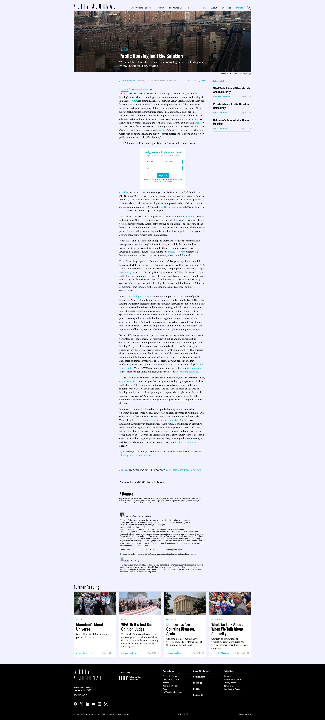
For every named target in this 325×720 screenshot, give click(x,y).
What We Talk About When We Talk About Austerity (231, 90)
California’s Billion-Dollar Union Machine (231, 122)
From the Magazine (86, 653)
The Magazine (175, 8)
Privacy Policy (177, 179)
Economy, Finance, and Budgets (151, 81)
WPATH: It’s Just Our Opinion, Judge (137, 626)
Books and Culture (170, 686)
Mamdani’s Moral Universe (89, 626)
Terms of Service (162, 181)
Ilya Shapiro (171, 619)
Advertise (228, 676)
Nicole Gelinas (217, 619)
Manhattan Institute (232, 679)
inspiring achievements (186, 441)
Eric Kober (124, 49)
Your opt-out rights (245, 714)
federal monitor (194, 367)
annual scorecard (176, 251)
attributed (190, 216)
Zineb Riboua (81, 619)
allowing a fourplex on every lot (135, 455)
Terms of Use (229, 686)
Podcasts (191, 8)
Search (160, 8)
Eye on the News (130, 653)
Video (164, 689)
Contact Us (198, 694)
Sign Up (163, 175)
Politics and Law (173, 81)
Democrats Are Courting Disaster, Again (180, 629)
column (133, 100)
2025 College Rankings (141, 8)
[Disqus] (162, 543)
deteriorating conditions (187, 371)
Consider (123, 192)
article (197, 122)
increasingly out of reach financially (161, 419)
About (214, 8)
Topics (203, 8)
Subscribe (226, 8)
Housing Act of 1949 (141, 296)
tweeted (162, 129)
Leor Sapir (125, 619)
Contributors (199, 676)
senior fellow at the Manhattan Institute (184, 470)
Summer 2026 (107, 653)
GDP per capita (170, 206)
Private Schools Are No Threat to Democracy (231, 106)
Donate (239, 8)
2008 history (125, 272)
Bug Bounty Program (233, 689)
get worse (126, 381)
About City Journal (201, 671)
